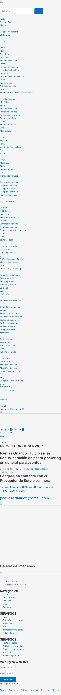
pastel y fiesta (6, 472)
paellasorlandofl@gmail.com (24, 498)
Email (2, 673)
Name (3, 667)
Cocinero (24, 469)
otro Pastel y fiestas (38, 469)
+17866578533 (13, 491)
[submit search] (38, 11)
